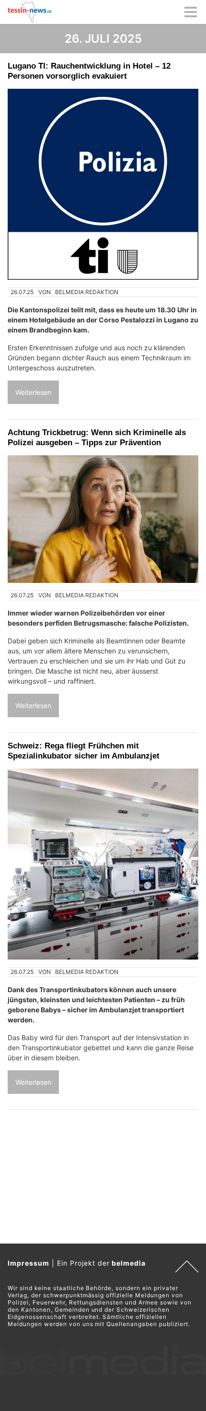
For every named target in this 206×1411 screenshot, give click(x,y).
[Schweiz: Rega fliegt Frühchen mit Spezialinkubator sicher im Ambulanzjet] (103, 864)
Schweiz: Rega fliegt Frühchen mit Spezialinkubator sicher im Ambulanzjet (84, 750)
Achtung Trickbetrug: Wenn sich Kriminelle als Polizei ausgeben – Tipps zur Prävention (97, 437)
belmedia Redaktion (86, 292)
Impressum (28, 1263)
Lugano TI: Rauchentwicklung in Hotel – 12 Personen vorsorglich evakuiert (89, 71)
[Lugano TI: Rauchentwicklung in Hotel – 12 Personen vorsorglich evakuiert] (103, 184)
